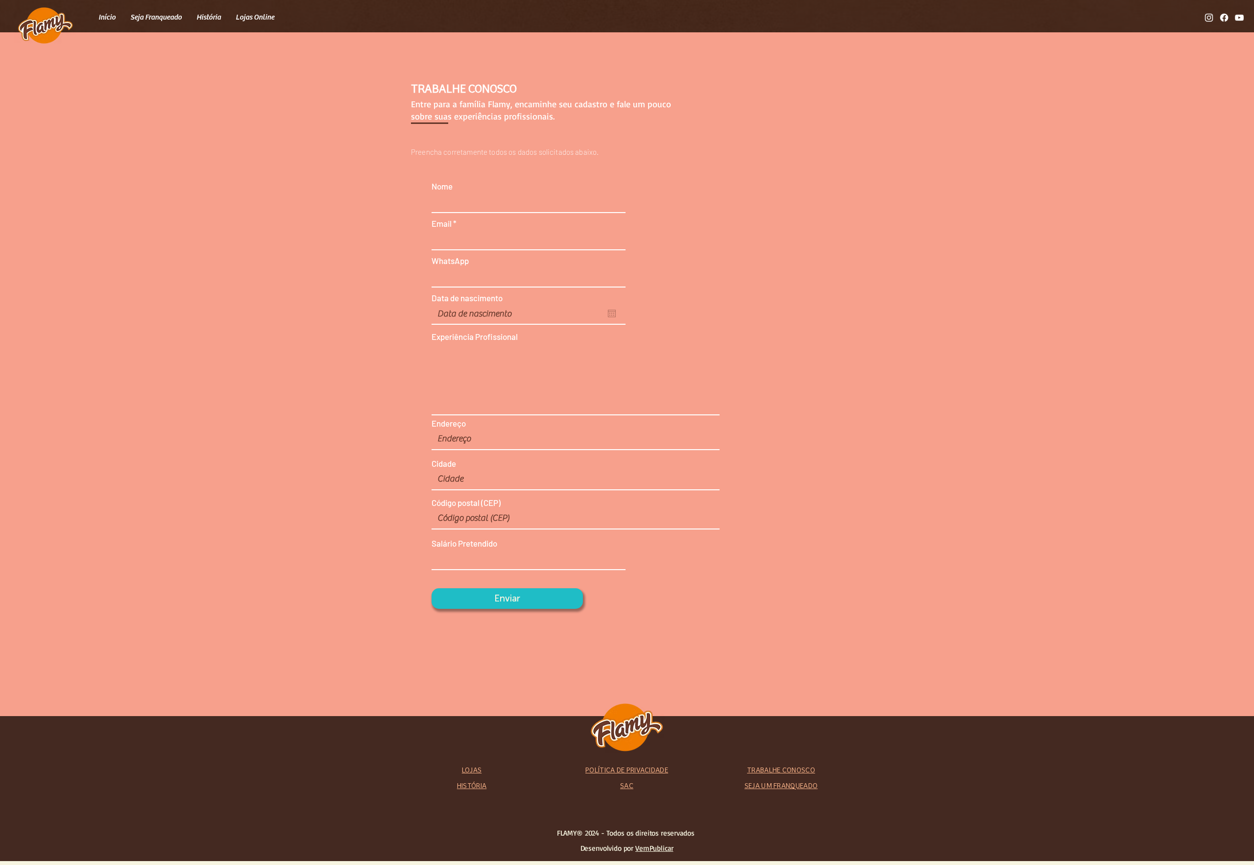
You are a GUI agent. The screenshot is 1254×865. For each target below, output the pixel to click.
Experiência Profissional (475, 337)
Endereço (449, 423)
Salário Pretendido (464, 543)
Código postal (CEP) (466, 503)
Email (442, 223)
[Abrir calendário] (612, 313)
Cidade (444, 463)
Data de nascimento (467, 298)
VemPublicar (654, 848)
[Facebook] (1224, 17)
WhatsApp (450, 261)
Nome (442, 186)
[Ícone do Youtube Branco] (1239, 17)
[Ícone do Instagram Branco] (1209, 17)
